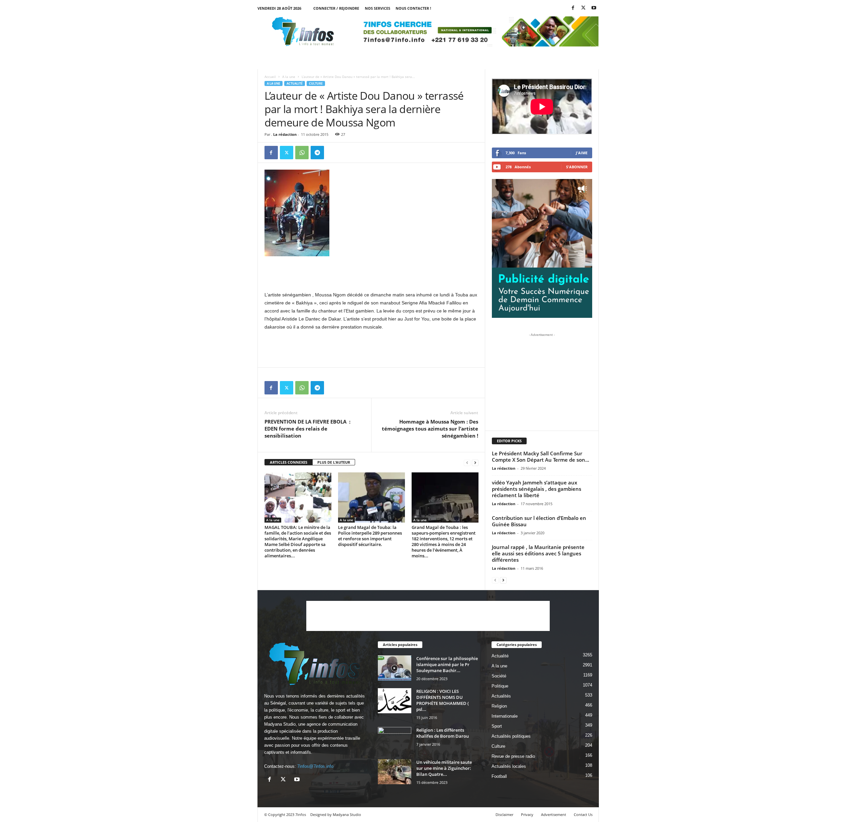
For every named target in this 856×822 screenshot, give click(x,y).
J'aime (581, 152)
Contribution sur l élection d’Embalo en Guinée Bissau (539, 521)
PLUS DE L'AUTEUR (333, 462)
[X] (583, 8)
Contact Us (583, 814)
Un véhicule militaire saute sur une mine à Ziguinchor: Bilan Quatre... (444, 768)
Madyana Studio (280, 724)
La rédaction (285, 134)
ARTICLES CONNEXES (288, 462)
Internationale (505, 716)
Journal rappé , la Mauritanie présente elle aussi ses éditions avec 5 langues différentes (538, 553)
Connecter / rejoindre (336, 8)
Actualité (295, 83)
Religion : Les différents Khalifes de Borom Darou (442, 733)
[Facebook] (573, 8)
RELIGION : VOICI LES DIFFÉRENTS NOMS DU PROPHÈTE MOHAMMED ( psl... (442, 700)
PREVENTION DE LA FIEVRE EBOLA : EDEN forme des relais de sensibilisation (307, 428)
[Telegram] (317, 152)
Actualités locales (509, 766)
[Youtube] (594, 8)
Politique (500, 686)
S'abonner (576, 166)
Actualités (501, 696)
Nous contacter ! (413, 8)
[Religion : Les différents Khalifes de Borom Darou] (394, 739)
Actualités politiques (511, 736)
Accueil (270, 76)
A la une (288, 76)
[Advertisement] (371, 273)
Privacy (527, 814)
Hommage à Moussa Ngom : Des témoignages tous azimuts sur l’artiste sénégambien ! (430, 428)
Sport (497, 726)
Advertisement (553, 814)
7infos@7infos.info (315, 766)
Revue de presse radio (513, 756)
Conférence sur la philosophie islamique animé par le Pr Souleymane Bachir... (447, 664)
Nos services (377, 8)
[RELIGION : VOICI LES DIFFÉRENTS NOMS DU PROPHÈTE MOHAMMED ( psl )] (394, 700)
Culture (316, 83)
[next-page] (475, 462)
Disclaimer (504, 814)
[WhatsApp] (302, 152)
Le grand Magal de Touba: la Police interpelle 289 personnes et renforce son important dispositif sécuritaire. (370, 535)
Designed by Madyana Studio (335, 814)
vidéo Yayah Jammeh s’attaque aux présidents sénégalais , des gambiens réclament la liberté (536, 488)
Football (499, 776)
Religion (499, 706)
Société (499, 675)
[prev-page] (467, 462)
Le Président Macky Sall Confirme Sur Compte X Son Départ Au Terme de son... (540, 456)
